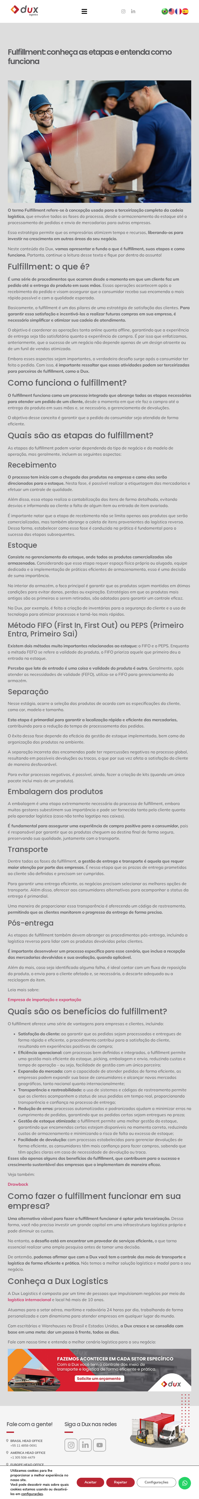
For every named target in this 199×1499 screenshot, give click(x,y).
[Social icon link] (71, 1445)
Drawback (18, 1184)
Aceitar (90, 1482)
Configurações (156, 1482)
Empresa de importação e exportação (45, 999)
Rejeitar (120, 1482)
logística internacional (29, 1299)
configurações (32, 1494)
